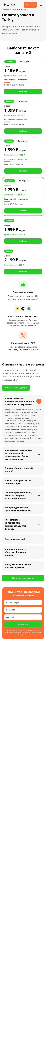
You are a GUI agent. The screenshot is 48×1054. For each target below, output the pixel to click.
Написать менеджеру (16, 387)
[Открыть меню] (41, 5)
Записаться (23, 624)
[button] (23, 77)
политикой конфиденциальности (23, 635)
